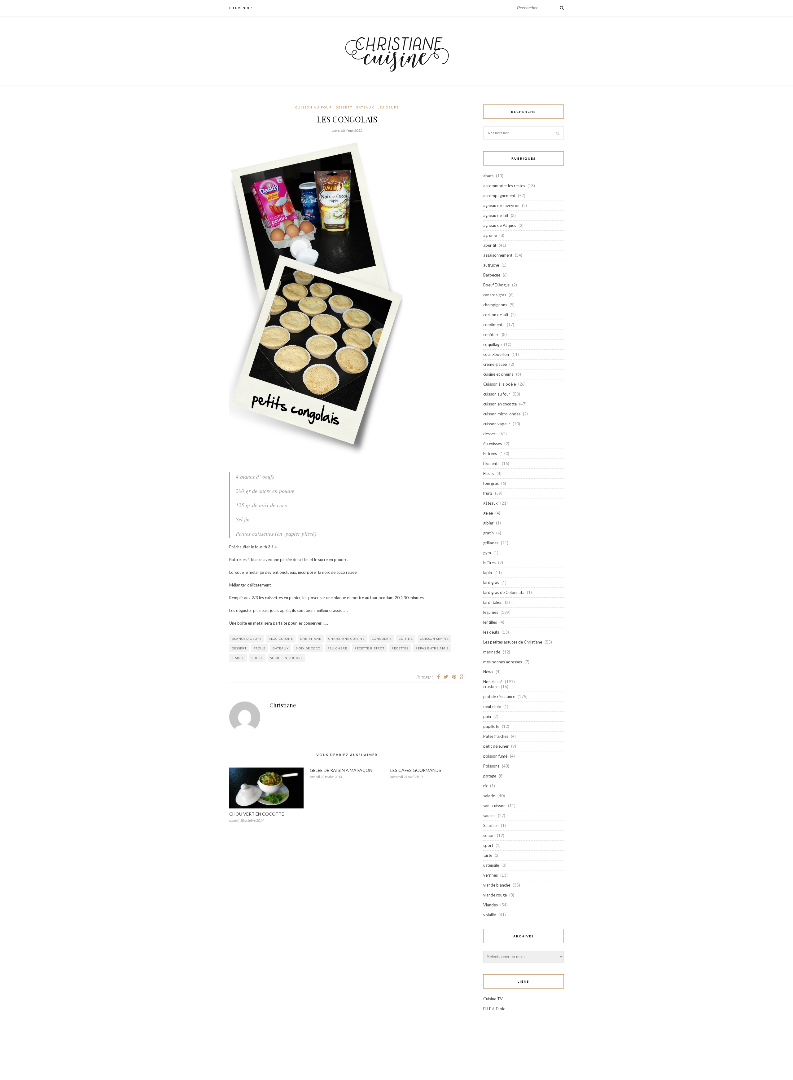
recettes (400, 648)
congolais (382, 638)
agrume (490, 235)
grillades (490, 542)
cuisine (406, 638)
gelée (488, 513)
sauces (489, 815)
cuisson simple (434, 638)
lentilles (490, 622)
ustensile (491, 865)
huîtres (489, 562)
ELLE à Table (494, 1008)
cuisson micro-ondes (501, 413)
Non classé (492, 681)
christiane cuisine (346, 638)
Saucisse (490, 825)
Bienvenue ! (240, 8)
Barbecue (491, 274)
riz (485, 785)
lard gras (491, 582)
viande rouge (495, 894)
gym (487, 552)
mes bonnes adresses (502, 661)
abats (488, 175)
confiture (491, 334)
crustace (490, 686)
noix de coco (308, 648)
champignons (495, 304)
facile (259, 648)
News (488, 671)
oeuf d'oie (492, 706)
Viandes (490, 904)
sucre (257, 658)
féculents (491, 463)
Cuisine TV (493, 998)
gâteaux (365, 107)
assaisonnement (497, 255)
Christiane (282, 705)
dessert (344, 107)
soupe (488, 835)
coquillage (492, 344)
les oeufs (388, 107)
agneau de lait (495, 215)
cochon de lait (495, 314)
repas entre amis (432, 648)
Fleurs (488, 473)
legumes (490, 612)
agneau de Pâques (499, 225)
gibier (488, 522)
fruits (488, 493)
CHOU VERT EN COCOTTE (256, 814)
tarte (487, 855)
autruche (491, 265)
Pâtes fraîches (495, 736)
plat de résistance (499, 696)
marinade (491, 651)
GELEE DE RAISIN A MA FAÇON (341, 770)
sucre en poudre (286, 658)
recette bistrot (369, 648)
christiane (310, 638)
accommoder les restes (504, 185)
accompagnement (499, 195)
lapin (487, 572)
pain (487, 716)
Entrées (490, 453)
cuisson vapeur (496, 423)
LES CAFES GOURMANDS (415, 770)
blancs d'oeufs (246, 638)
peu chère (337, 648)
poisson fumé (495, 756)
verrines (490, 875)
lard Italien (492, 602)
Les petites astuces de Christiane (512, 642)
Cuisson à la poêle (499, 384)
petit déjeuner (496, 746)
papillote (491, 726)
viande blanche (496, 885)
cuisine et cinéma (498, 374)
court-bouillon (496, 354)
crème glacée (495, 364)
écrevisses (492, 443)
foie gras (491, 483)
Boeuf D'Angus (496, 284)
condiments (493, 324)
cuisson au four (313, 107)
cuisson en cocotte (500, 403)
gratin (488, 532)
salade (489, 795)
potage (489, 775)
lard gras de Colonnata (503, 592)
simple (238, 658)
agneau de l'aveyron (501, 205)
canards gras (494, 294)
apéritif (489, 245)
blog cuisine (281, 638)
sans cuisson (494, 805)
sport (488, 845)
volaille (489, 914)
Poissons (491, 766)
